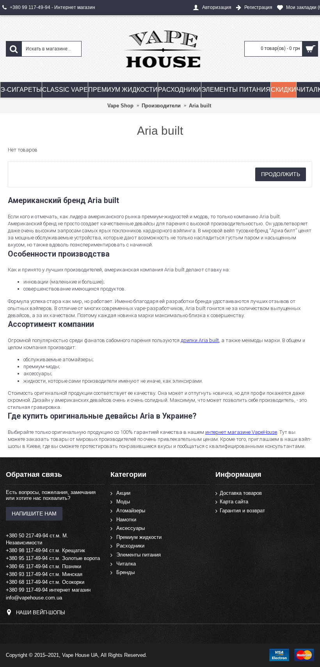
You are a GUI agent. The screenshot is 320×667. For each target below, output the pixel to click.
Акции (123, 493)
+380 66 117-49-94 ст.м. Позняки (43, 566)
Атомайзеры (130, 511)
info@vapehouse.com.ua (34, 598)
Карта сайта (234, 502)
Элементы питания (138, 555)
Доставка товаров (241, 493)
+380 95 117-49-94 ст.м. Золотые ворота (53, 558)
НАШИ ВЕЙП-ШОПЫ (40, 612)
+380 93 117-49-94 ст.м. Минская (44, 574)
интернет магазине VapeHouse (241, 432)
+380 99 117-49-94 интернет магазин (48, 590)
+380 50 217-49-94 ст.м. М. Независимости (37, 539)
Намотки (126, 519)
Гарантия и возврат (242, 511)
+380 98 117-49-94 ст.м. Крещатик (45, 550)
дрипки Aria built (200, 340)
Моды (123, 502)
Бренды (125, 572)
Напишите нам (34, 513)
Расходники (130, 546)
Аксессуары (130, 528)
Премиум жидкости (139, 537)
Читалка (126, 563)
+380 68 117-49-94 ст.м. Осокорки (45, 582)
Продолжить (280, 174)
